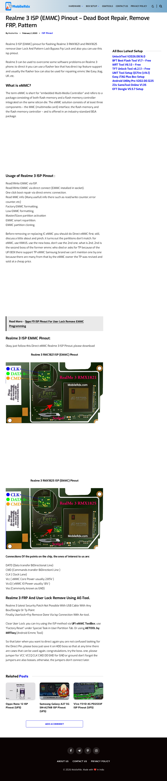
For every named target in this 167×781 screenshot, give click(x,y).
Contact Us (122, 6)
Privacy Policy (139, 6)
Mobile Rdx (13, 33)
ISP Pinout (47, 33)
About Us (62, 761)
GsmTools (107, 6)
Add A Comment (54, 724)
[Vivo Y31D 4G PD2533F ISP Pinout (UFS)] (88, 691)
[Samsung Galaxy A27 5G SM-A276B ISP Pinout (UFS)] (54, 691)
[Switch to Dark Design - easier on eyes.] (153, 6)
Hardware (75, 6)
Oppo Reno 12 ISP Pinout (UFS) (17, 705)
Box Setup (91, 6)
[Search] (160, 6)
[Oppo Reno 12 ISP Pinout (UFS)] (20, 691)
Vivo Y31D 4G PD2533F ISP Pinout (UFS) (88, 705)
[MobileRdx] (17, 6)
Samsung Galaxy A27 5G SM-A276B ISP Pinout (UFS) (54, 707)
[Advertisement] (54, 145)
